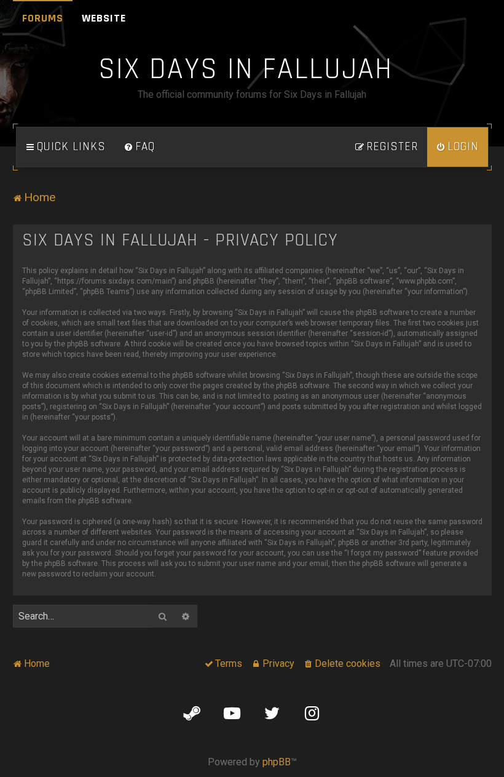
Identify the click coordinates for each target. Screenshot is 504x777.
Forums (42, 18)
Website (104, 18)
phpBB (276, 762)
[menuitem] (139, 147)
